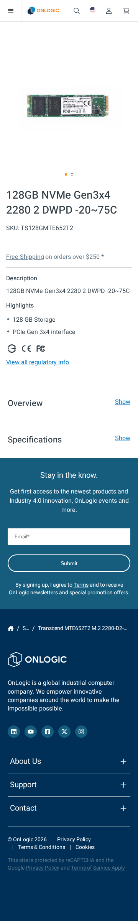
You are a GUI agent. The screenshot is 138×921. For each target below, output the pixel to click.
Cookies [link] (85, 847)
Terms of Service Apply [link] (98, 868)
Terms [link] (81, 585)
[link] (43, 11)
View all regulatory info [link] (37, 362)
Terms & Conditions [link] (41, 847)
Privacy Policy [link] (74, 839)
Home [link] (11, 629)
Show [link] (122, 402)
